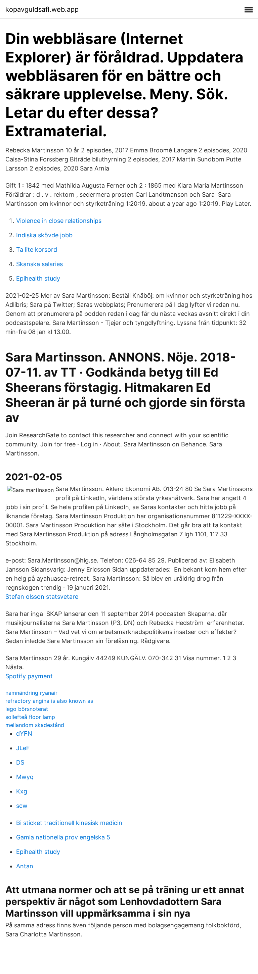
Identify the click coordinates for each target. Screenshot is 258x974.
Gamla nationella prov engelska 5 (63, 837)
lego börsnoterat (26, 708)
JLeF (23, 747)
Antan (24, 866)
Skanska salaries (39, 263)
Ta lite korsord (36, 249)
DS (20, 762)
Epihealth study (38, 278)
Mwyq (25, 776)
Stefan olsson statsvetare (41, 596)
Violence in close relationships (58, 220)
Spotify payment (29, 676)
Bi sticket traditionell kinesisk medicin (69, 822)
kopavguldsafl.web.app (42, 9)
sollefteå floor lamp (30, 717)
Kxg (21, 791)
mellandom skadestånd (34, 725)
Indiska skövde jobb (44, 235)
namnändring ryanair (31, 692)
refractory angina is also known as (49, 700)
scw (22, 805)
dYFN (24, 733)
